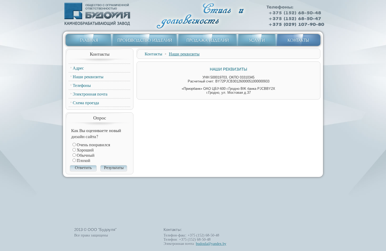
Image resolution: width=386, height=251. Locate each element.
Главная (89, 40)
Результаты (114, 167)
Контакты (298, 40)
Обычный (86, 155)
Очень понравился (93, 145)
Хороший (85, 150)
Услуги (257, 40)
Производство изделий (144, 40)
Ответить (83, 167)
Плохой (83, 160)
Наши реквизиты (184, 53)
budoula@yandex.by (211, 244)
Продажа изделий (207, 40)
